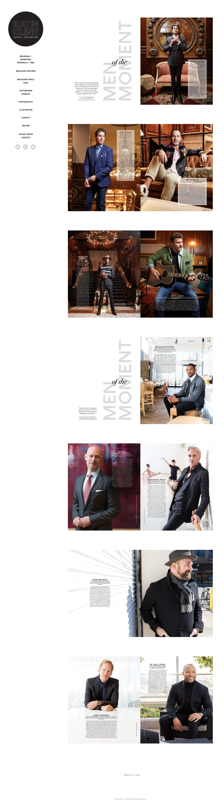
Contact (25, 117)
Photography (26, 101)
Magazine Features (26, 71)
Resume (26, 125)
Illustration (25, 109)
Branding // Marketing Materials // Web (25, 59)
